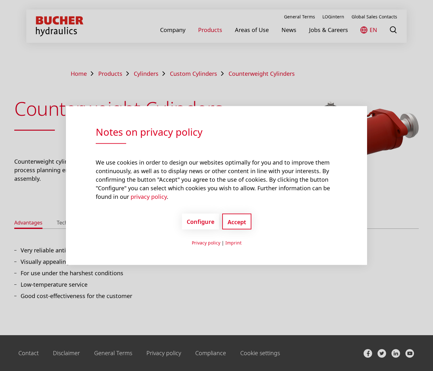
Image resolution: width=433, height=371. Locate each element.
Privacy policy (206, 243)
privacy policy (149, 196)
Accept (237, 222)
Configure (200, 221)
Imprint (233, 243)
